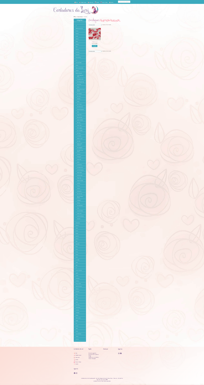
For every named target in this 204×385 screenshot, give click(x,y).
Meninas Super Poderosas (79, 144)
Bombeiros (77, 52)
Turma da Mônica (80, 210)
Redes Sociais (78, 318)
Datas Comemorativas (79, 68)
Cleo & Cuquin (79, 104)
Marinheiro (77, 281)
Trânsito (77, 336)
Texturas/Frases (78, 333)
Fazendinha (77, 244)
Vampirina (78, 218)
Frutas (77, 252)
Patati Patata (79, 172)
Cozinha (77, 65)
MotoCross (77, 291)
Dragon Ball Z (79, 114)
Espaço (77, 233)
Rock (76, 323)
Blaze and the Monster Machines (81, 90)
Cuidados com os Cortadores (93, 357)
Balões (77, 41)
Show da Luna (79, 193)
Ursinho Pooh (79, 213)
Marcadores (78, 278)
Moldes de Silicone (79, 286)
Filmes (77, 249)
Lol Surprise (79, 136)
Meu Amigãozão (79, 147)
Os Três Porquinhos (80, 170)
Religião (77, 320)
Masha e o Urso (79, 138)
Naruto (78, 162)
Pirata (77, 299)
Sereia (77, 331)
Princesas (77, 310)
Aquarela (77, 33)
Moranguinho (79, 156)
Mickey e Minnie (78, 283)
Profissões (77, 312)
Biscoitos (77, 49)
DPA (78, 112)
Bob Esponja (79, 93)
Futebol (77, 254)
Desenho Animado (80, 16)
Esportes (77, 236)
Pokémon (78, 188)
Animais (77, 31)
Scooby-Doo (79, 191)
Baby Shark (79, 84)
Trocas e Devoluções (92, 358)
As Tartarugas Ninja (80, 81)
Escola (77, 230)
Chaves (78, 101)
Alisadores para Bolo (79, 28)
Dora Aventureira (80, 106)
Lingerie (77, 273)
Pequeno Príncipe (80, 180)
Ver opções (94, 45)
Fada (76, 241)
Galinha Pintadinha (80, 120)
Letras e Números (79, 270)
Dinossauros (78, 223)
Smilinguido (79, 200)
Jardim (77, 262)
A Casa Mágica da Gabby (80, 76)
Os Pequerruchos (80, 167)
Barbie (78, 87)
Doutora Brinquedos (80, 109)
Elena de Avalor (79, 117)
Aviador (77, 36)
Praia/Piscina (78, 307)
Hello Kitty (78, 122)
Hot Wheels (77, 260)
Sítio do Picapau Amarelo (80, 197)
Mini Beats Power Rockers (80, 151)
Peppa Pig (79, 178)
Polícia (77, 302)
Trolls (78, 208)
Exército (77, 238)
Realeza (77, 315)
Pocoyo (78, 185)
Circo (76, 60)
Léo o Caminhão (79, 130)
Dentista (77, 70)
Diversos (77, 225)
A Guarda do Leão (80, 79)
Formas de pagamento (92, 353)
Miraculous (78, 154)
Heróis (77, 257)
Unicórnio (77, 339)
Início (75, 16)
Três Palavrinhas (80, 205)
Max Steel (78, 141)
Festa (77, 246)
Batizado (77, 44)
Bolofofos (78, 99)
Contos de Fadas (78, 62)
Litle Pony (78, 133)
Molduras (77, 289)
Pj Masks (78, 183)
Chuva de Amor (78, 57)
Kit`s (76, 267)
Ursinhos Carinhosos (80, 216)
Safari (77, 328)
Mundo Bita (79, 159)
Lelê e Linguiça (79, 128)
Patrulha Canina (79, 175)
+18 (76, 25)
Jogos (77, 265)
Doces (77, 228)
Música (77, 294)
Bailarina (77, 39)
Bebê (77, 46)
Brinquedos (77, 54)
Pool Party (77, 304)
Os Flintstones (79, 164)
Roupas (77, 326)
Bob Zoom (79, 96)
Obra (76, 297)
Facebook (105, 349)
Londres (77, 275)
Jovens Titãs (79, 125)
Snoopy (78, 203)
